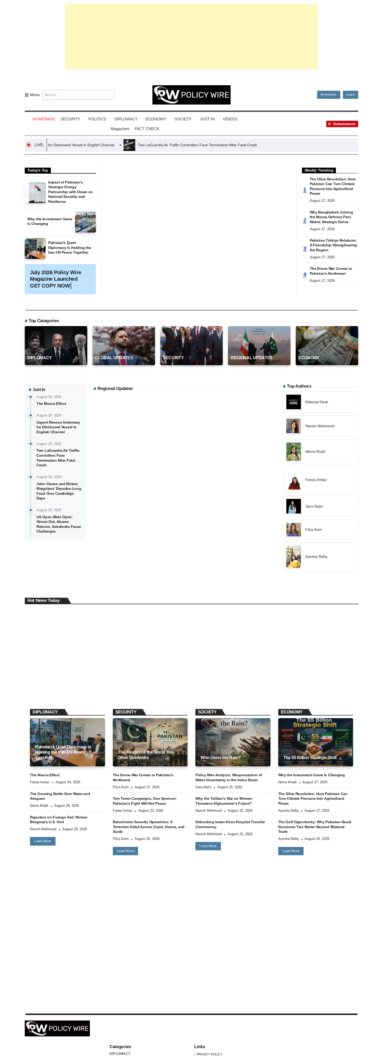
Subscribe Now (192, 551)
